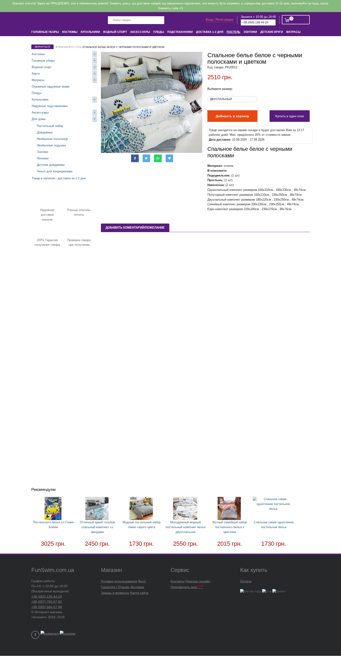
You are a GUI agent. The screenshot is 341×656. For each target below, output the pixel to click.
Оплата (245, 581)
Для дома (38, 119)
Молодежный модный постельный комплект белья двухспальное (186, 527)
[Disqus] (205, 298)
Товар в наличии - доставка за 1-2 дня (59, 178)
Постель (233, 32)
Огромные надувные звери (50, 86)
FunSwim (49, 19)
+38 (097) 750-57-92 (46, 601)
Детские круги (271, 32)
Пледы (158, 32)
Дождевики (44, 132)
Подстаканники (180, 32)
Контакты (177, 581)
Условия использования (119, 581)
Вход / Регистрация (219, 19)
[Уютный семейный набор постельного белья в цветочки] (230, 509)
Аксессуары (140, 32)
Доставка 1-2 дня (209, 32)
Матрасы (293, 32)
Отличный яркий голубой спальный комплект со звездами (97, 527)
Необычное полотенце (52, 139)
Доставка (137, 587)
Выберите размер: (220, 89)
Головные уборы (45, 32)
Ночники (42, 158)
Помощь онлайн (197, 581)
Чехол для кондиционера (54, 171)
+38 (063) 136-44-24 (46, 596)
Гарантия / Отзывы (115, 587)
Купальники (90, 32)
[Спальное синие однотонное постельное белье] (274, 504)
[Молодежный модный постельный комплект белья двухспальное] (185, 509)
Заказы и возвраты (115, 593)
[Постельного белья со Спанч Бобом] (53, 509)
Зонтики (250, 32)
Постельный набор (50, 126)
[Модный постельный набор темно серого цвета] (141, 509)
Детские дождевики (50, 165)
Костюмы (69, 32)
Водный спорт (115, 32)
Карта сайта (139, 593)
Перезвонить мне (186, 587)
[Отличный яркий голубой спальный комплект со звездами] (97, 509)
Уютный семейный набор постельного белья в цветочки (229, 527)
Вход (142, 581)
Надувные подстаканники (50, 106)
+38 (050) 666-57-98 (46, 607)
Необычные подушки (51, 145)
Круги (36, 73)
